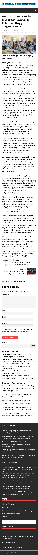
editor (16, 31)
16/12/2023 (7, 31)
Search (4, 343)
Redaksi (4, 516)
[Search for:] (19, 522)
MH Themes (31, 553)
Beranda (5, 507)
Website (5, 323)
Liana (4, 407)
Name (4, 311)
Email (4, 317)
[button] (35, 10)
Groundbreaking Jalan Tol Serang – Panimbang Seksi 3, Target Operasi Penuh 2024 (19, 512)
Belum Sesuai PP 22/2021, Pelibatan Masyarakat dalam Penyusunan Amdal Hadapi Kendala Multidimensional (18, 366)
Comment (5, 295)
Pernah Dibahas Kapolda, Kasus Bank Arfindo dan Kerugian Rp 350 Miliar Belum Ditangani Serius (18, 388)
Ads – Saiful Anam (8, 504)
